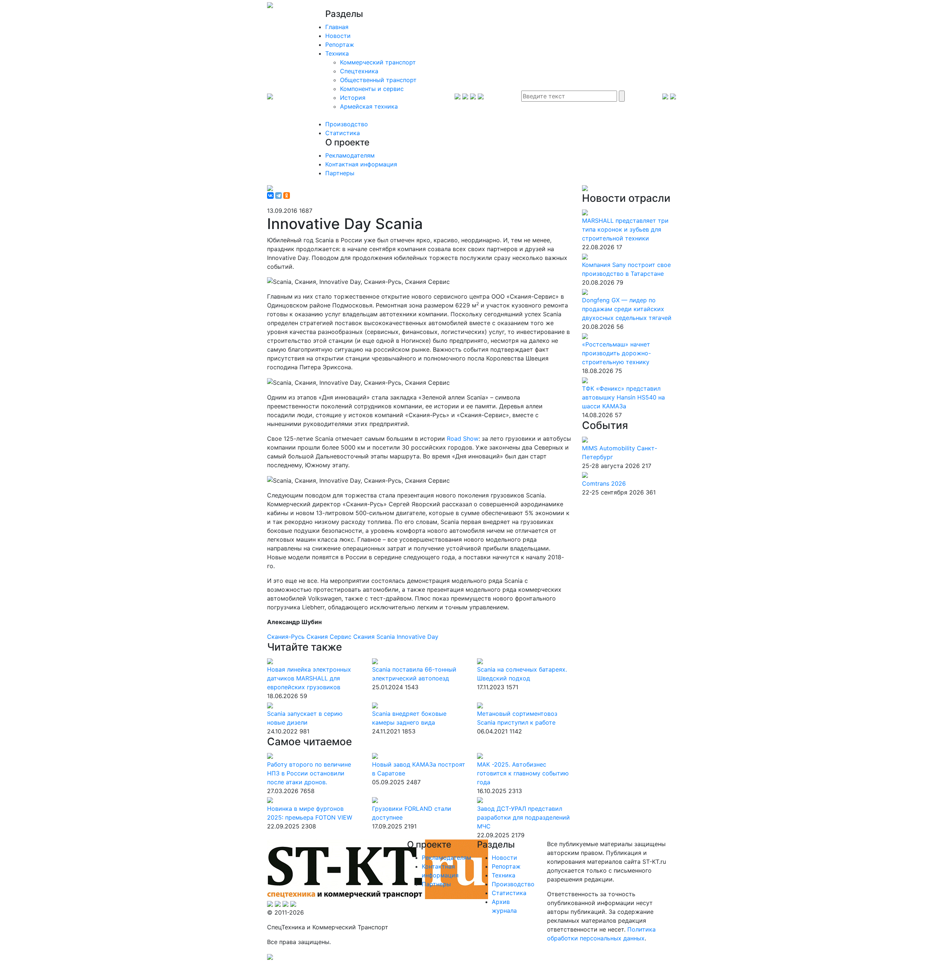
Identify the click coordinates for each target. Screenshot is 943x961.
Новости (338, 35)
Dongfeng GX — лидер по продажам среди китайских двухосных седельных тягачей (627, 308)
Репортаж (339, 44)
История (352, 97)
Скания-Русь (286, 636)
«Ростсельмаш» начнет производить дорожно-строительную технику (616, 353)
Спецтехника (359, 71)
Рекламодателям (350, 155)
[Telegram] (278, 195)
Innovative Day (417, 636)
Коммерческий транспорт (378, 62)
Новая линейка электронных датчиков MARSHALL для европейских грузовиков (309, 678)
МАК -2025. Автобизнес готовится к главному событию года (523, 773)
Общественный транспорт (378, 80)
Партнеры (339, 173)
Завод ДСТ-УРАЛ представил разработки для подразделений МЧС (523, 817)
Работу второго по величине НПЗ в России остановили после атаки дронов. (309, 773)
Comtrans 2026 (604, 483)
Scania (386, 636)
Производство (346, 124)
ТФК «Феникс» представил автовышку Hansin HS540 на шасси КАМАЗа (623, 397)
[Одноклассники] (286, 195)
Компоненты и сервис (372, 88)
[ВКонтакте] (270, 195)
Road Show (462, 438)
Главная (336, 27)
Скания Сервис (329, 636)
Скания (364, 636)
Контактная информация (361, 164)
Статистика (342, 133)
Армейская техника (369, 106)
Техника (337, 53)
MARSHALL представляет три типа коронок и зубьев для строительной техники (625, 229)
